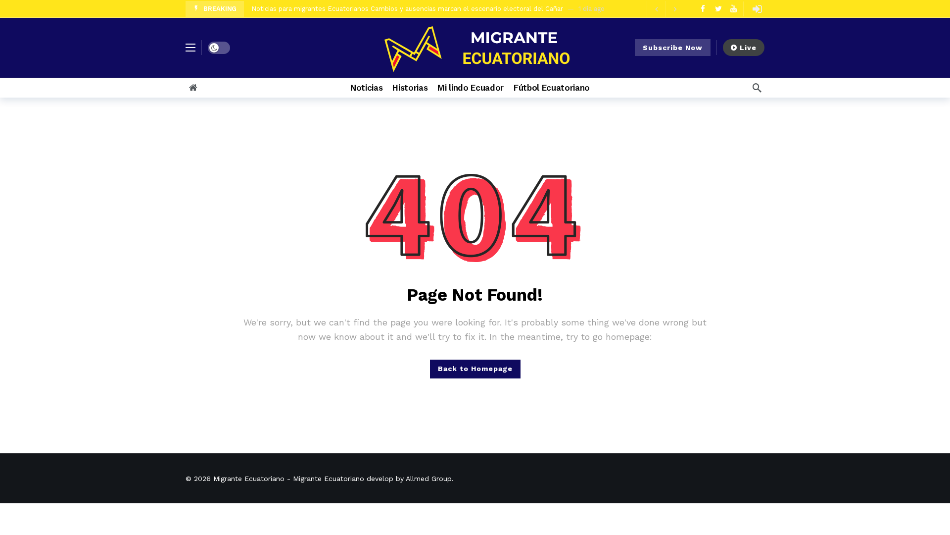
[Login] (757, 8)
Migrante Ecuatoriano (249, 478)
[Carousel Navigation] (665, 9)
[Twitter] (718, 8)
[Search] (757, 87)
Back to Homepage (475, 369)
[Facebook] (703, 8)
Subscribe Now (673, 48)
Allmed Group (429, 478)
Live (748, 48)
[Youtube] (733, 8)
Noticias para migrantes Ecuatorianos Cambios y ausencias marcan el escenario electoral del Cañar (407, 8)
